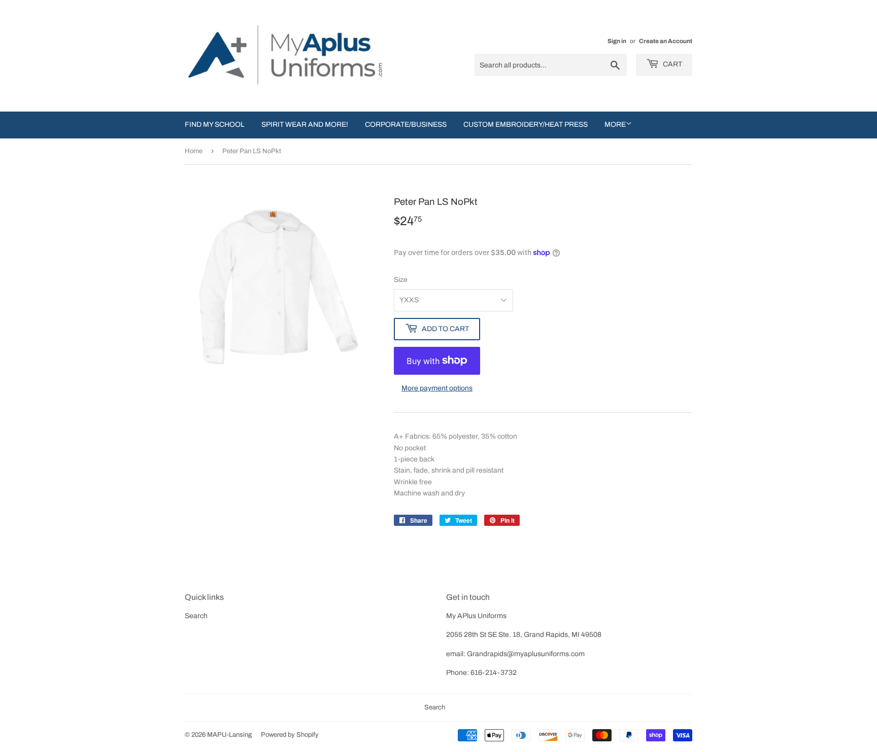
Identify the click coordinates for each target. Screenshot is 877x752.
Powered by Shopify (290, 734)
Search (196, 616)
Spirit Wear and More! (304, 124)
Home (194, 151)
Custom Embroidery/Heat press (525, 124)
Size (401, 279)
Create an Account (665, 41)
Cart (671, 64)
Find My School (215, 124)
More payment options (437, 388)
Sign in (617, 41)
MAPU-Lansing (229, 734)
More (615, 124)
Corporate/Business (406, 124)
